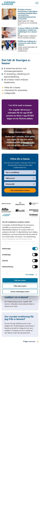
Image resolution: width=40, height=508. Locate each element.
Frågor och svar (29, 341)
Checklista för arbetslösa (15, 90)
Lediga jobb (9, 93)
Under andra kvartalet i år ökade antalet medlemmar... (27, 49)
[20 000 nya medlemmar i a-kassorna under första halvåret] (9, 45)
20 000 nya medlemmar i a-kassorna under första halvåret (27, 43)
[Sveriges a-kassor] (8, 3)
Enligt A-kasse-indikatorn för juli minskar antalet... (27, 37)
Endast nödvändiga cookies (20, 291)
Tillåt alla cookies (20, 280)
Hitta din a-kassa (12, 87)
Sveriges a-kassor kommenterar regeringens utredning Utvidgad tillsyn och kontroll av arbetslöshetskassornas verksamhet (27, 14)
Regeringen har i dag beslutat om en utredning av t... (27, 23)
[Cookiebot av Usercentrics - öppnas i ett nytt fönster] (29, 215)
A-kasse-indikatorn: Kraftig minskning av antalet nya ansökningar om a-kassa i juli (28, 31)
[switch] (35, 254)
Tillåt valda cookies (20, 286)
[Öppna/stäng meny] (36, 3)
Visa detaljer (30, 274)
